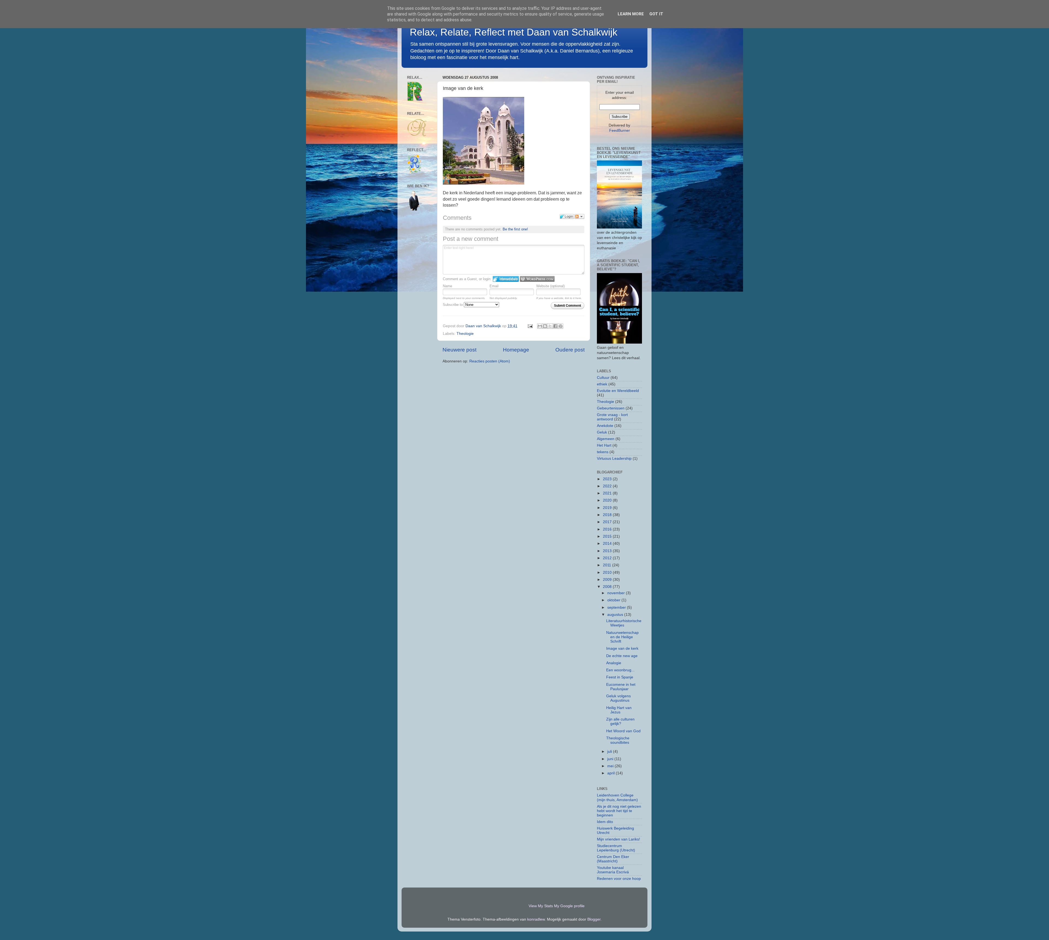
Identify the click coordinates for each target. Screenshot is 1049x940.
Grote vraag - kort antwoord (612, 417)
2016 (608, 529)
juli (610, 751)
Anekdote (605, 426)
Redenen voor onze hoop (619, 879)
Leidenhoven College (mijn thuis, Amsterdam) (617, 797)
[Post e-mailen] (530, 326)
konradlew (536, 919)
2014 (608, 543)
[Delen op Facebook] (555, 326)
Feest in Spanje (619, 677)
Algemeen (605, 439)
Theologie (465, 334)
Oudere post (570, 350)
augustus (615, 615)
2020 (608, 500)
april (611, 773)
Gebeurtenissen (610, 408)
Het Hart (604, 445)
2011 (607, 565)
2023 (608, 479)
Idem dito (605, 822)
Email (494, 286)
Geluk (602, 432)
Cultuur (603, 378)
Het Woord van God (623, 731)
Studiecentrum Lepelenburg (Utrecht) (616, 848)
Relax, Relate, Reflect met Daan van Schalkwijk (513, 32)
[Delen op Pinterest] (560, 326)
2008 (608, 587)
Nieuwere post (459, 350)
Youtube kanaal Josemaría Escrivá (613, 870)
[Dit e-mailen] (540, 326)
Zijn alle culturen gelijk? (620, 721)
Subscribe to (453, 305)
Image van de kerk (622, 648)
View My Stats (541, 906)
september (617, 607)
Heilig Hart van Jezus (619, 710)
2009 (608, 580)
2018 (608, 515)
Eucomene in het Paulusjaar (620, 687)
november (616, 593)
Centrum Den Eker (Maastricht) (613, 859)
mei (611, 766)
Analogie (613, 663)
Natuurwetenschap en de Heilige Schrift (622, 637)
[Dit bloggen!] (545, 326)
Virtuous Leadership (614, 458)
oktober (614, 600)
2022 (608, 486)
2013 (608, 551)
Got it (656, 13)
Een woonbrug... (620, 670)
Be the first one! (515, 229)
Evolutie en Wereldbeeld (618, 391)
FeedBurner (619, 130)
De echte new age (622, 656)
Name (447, 286)
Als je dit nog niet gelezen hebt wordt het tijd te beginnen (619, 810)
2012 (608, 558)
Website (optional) (550, 286)
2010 (608, 572)
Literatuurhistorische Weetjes (623, 623)
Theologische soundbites (617, 740)
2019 (608, 508)
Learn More (631, 13)
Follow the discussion (579, 216)
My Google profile (569, 906)
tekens (602, 452)
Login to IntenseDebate (506, 279)
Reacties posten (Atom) (489, 361)
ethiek (602, 384)
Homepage (516, 350)
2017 (608, 522)
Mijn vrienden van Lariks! (618, 839)
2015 (608, 536)
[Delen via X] (550, 326)
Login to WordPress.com (537, 279)
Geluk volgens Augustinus (618, 698)
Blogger (593, 919)
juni (610, 759)
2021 (608, 493)
